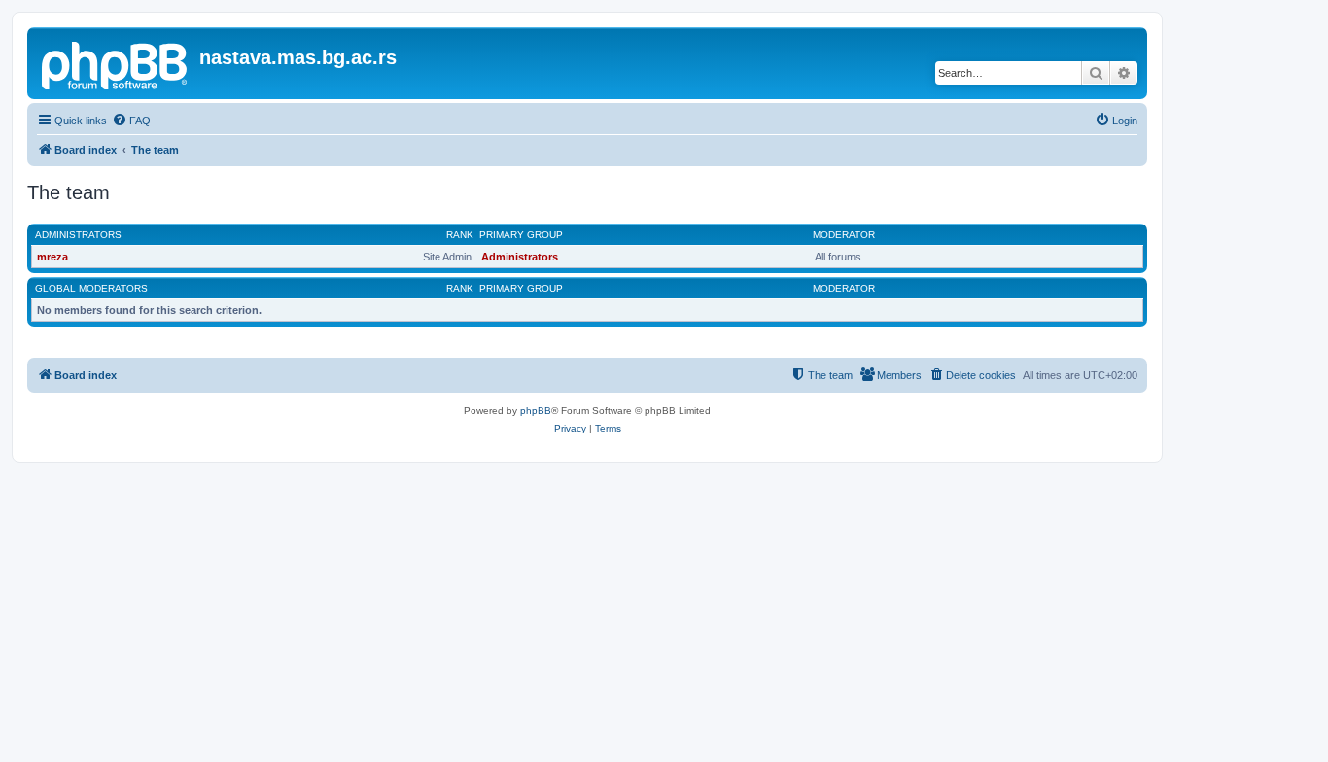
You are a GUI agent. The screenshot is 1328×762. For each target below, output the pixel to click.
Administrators (78, 234)
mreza (52, 256)
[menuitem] (131, 120)
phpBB (535, 410)
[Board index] (115, 63)
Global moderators (91, 288)
